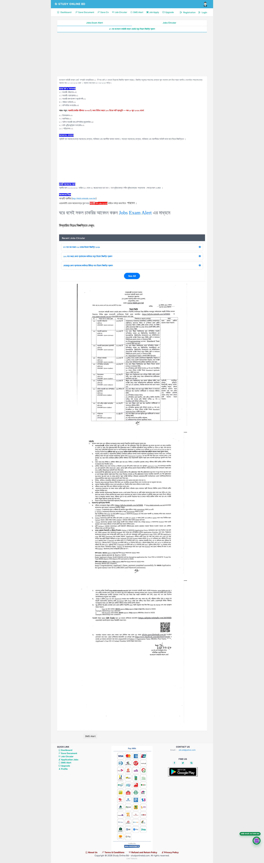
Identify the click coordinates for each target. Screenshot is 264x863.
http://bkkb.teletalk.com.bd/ (84, 198)
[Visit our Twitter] (183, 763)
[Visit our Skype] (191, 763)
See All (132, 276)
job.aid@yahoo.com (187, 750)
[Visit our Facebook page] (174, 763)
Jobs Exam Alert (94, 22)
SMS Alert (90, 736)
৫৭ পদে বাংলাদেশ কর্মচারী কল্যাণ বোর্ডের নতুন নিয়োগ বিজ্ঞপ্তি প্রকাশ (132, 29)
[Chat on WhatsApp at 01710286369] (257, 840)
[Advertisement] (132, 54)
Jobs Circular (169, 22)
